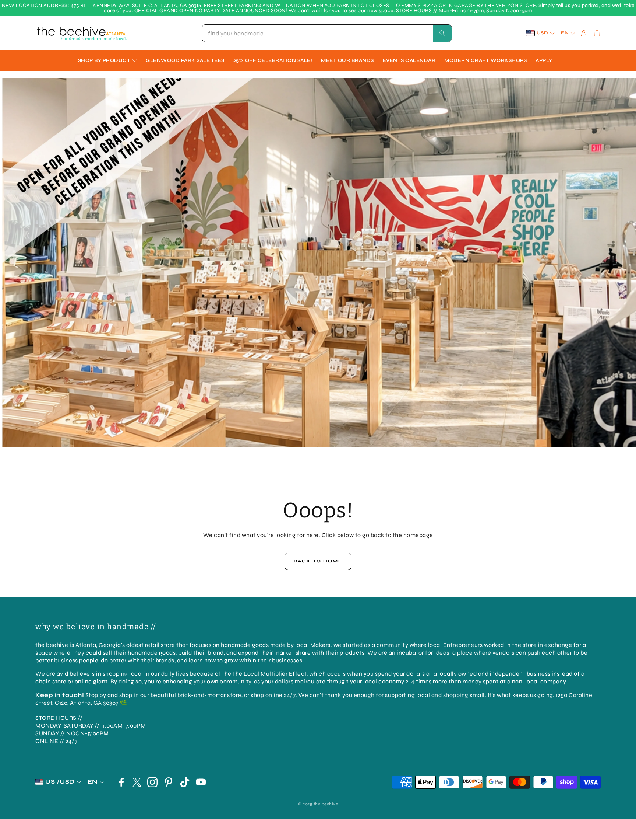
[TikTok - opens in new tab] (185, 782)
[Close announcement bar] (628, 5)
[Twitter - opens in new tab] (136, 782)
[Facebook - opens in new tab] (121, 782)
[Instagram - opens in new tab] (152, 782)
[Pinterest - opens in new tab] (168, 782)
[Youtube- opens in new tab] (201, 782)
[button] (327, 33)
